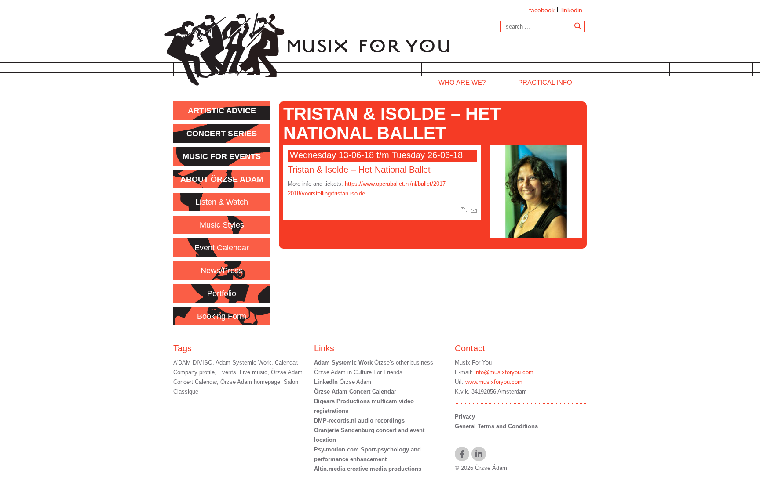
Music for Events (222, 156)
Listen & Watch (221, 202)
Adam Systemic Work (243, 362)
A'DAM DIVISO (192, 362)
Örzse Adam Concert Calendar (355, 391)
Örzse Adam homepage (250, 382)
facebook (542, 10)
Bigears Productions (342, 401)
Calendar (286, 362)
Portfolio (221, 293)
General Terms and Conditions (496, 426)
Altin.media (329, 469)
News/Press (222, 270)
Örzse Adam (342, 382)
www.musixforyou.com (493, 382)
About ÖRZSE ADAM (221, 179)
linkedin (571, 10)
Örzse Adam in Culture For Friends (358, 372)
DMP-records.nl (335, 420)
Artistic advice (222, 110)
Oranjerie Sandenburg (345, 430)
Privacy (465, 416)
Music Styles (222, 224)
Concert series (221, 133)
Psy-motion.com (336, 449)
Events (227, 372)
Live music (253, 372)
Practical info (545, 82)
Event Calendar (221, 247)
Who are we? (462, 82)
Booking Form (221, 316)
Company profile (194, 372)
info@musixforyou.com (504, 372)
